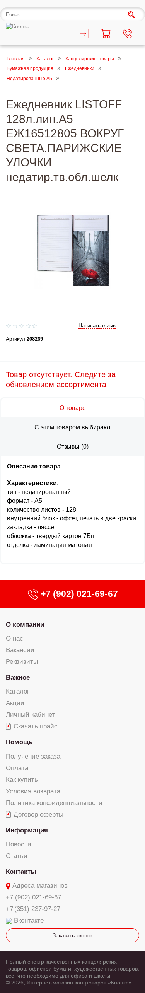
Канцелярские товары (89, 59)
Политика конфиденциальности (54, 803)
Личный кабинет (30, 714)
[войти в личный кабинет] (83, 35)
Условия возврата (33, 791)
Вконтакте (29, 920)
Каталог (45, 59)
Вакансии (20, 650)
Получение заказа (33, 756)
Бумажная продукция (30, 69)
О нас (14, 638)
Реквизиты (22, 661)
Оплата (17, 768)
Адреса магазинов (40, 885)
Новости (18, 844)
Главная (16, 59)
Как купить (22, 779)
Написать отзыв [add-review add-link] (97, 325)
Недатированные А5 (29, 78)
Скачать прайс (36, 726)
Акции (15, 703)
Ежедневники (79, 69)
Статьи (16, 856)
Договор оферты (38, 814)
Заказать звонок (73, 935)
